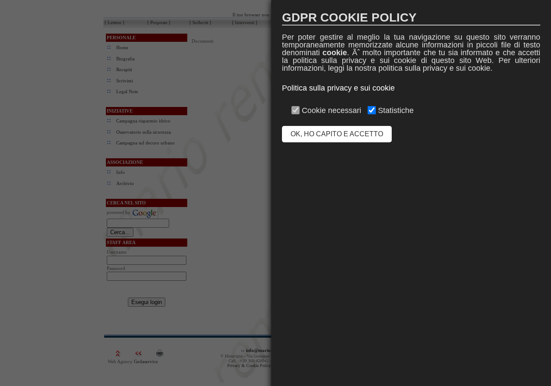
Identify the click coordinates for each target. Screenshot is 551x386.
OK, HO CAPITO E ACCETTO (337, 134)
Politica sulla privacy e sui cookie (338, 88)
